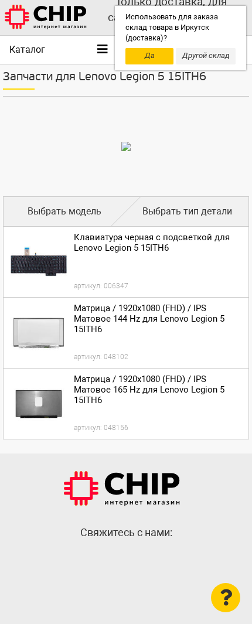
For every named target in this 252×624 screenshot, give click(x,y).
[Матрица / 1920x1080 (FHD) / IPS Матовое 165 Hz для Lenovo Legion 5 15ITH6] (38, 403)
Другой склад (206, 55)
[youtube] (149, 558)
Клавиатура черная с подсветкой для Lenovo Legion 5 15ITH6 (152, 242)
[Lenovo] (126, 146)
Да (150, 55)
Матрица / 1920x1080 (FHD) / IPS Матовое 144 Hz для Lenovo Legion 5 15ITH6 (149, 319)
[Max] (102, 558)
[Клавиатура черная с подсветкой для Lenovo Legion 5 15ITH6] (38, 262)
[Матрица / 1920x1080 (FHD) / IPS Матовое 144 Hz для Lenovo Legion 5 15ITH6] (38, 333)
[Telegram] (126, 558)
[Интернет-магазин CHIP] (46, 17)
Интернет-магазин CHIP (122, 488)
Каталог (27, 49)
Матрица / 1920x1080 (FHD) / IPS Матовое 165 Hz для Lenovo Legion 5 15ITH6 (149, 389)
